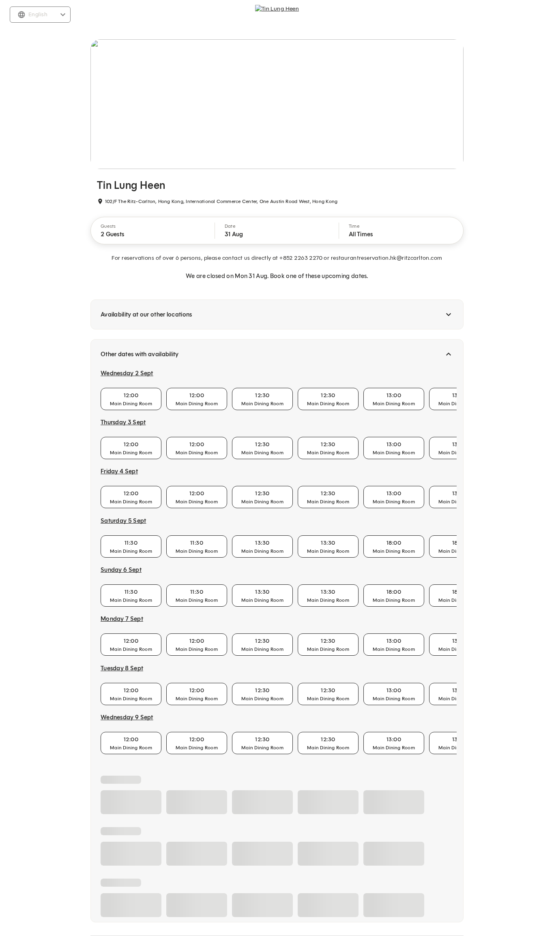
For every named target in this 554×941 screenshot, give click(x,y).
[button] (153, 230)
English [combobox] (37, 14)
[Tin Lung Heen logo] (277, 14)
